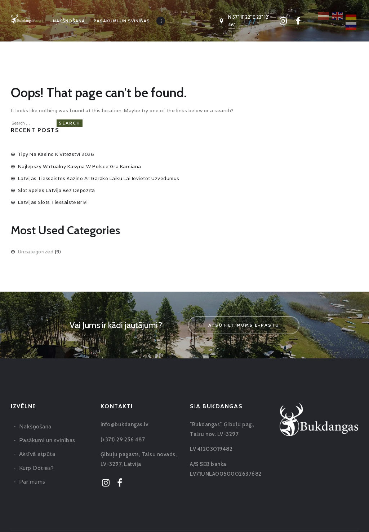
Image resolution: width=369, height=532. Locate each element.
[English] (337, 15)
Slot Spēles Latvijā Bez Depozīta (56, 190)
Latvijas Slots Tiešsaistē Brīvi (53, 202)
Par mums (32, 481)
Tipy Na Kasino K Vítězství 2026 (56, 154)
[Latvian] (324, 15)
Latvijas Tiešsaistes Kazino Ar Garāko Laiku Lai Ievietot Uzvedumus (98, 178)
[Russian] (351, 26)
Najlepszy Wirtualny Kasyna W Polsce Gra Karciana (79, 166)
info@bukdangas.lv (124, 424)
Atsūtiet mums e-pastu (243, 325)
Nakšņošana (35, 426)
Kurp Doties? (36, 468)
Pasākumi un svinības (47, 440)
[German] (351, 15)
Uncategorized (36, 252)
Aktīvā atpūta (37, 453)
